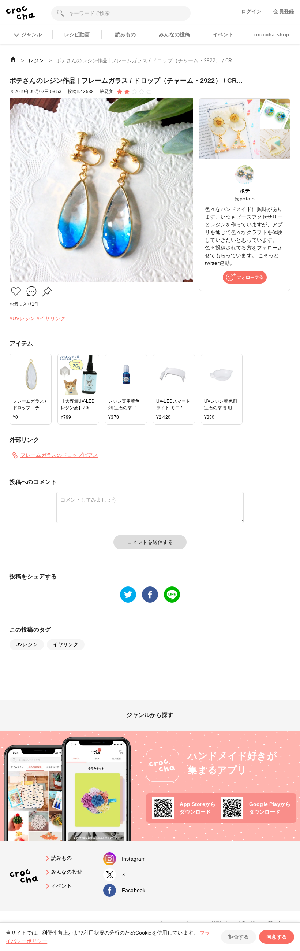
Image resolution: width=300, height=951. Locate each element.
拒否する (238, 937)
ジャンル (31, 34)
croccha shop (271, 34)
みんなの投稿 (174, 34)
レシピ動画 (77, 34)
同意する (276, 937)
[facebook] (150, 594)
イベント (223, 34)
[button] (16, 291)
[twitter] (128, 594)
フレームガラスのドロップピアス (59, 455)
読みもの (125, 34)
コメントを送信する (150, 542)
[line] (172, 594)
